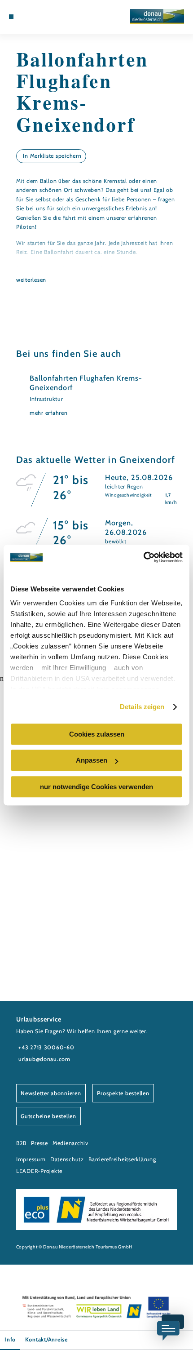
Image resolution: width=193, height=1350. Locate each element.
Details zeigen (142, 707)
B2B (21, 1143)
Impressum (31, 1159)
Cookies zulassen (96, 734)
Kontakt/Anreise (46, 1339)
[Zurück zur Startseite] (157, 16)
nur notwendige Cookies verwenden (96, 786)
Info (10, 1339)
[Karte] (32, 16)
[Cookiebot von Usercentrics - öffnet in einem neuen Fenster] (143, 557)
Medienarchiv (70, 1143)
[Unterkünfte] (25, 16)
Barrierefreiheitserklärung (122, 1159)
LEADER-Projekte (39, 1171)
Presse (39, 1143)
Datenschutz (67, 1159)
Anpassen (91, 760)
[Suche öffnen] (46, 16)
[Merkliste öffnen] (39, 16)
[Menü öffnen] (11, 16)
